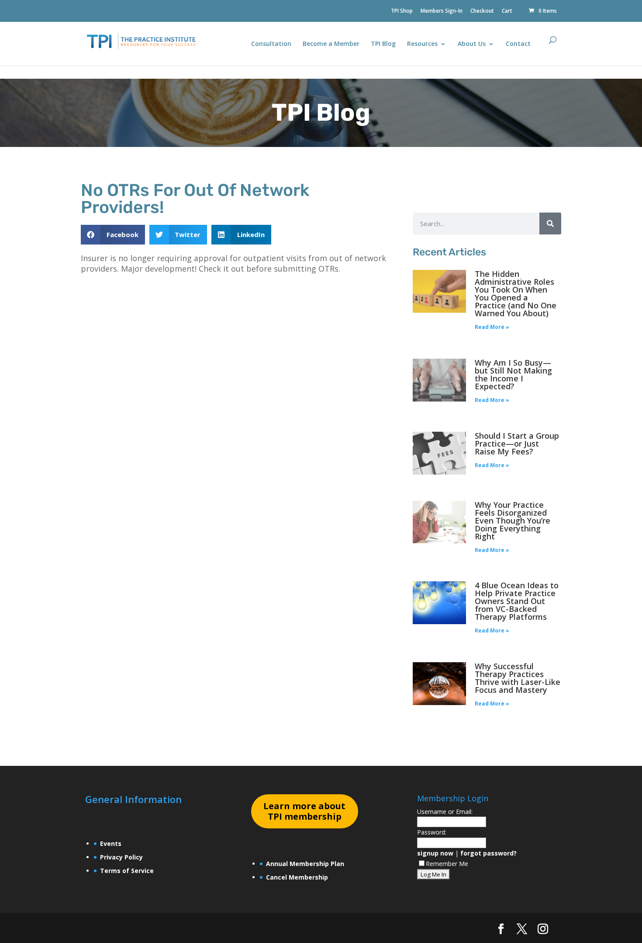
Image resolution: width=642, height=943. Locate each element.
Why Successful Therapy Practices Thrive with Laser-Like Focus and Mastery (517, 678)
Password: (431, 832)
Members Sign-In (442, 11)
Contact (518, 44)
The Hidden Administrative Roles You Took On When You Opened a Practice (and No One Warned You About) (515, 293)
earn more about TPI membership (304, 811)
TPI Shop (402, 11)
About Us (472, 44)
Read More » (492, 327)
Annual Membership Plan (305, 863)
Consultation (271, 44)
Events (110, 843)
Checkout (482, 11)
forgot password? (488, 853)
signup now (435, 853)
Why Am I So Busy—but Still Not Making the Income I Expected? (513, 374)
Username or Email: (445, 811)
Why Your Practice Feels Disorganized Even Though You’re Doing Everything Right (512, 520)
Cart (507, 11)
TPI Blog (383, 44)
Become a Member (331, 44)
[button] (113, 234)
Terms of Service (127, 870)
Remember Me (447, 863)
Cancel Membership (297, 877)
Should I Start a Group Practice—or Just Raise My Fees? (517, 443)
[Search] (550, 223)
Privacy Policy (121, 857)
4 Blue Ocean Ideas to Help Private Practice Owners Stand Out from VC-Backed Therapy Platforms (517, 601)
